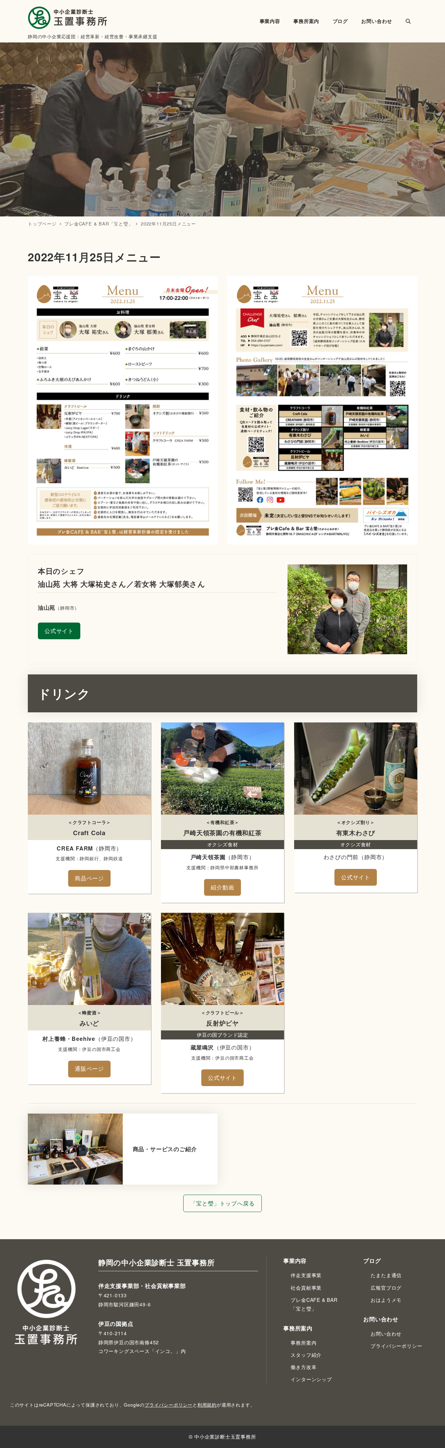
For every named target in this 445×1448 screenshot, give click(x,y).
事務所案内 (303, 1342)
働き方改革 (303, 1366)
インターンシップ (311, 1379)
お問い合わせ (386, 1333)
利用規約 (207, 1404)
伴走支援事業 (306, 1275)
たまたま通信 (386, 1275)
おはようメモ (386, 1299)
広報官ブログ (386, 1287)
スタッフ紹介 (306, 1354)
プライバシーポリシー (396, 1345)
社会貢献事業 (306, 1287)
